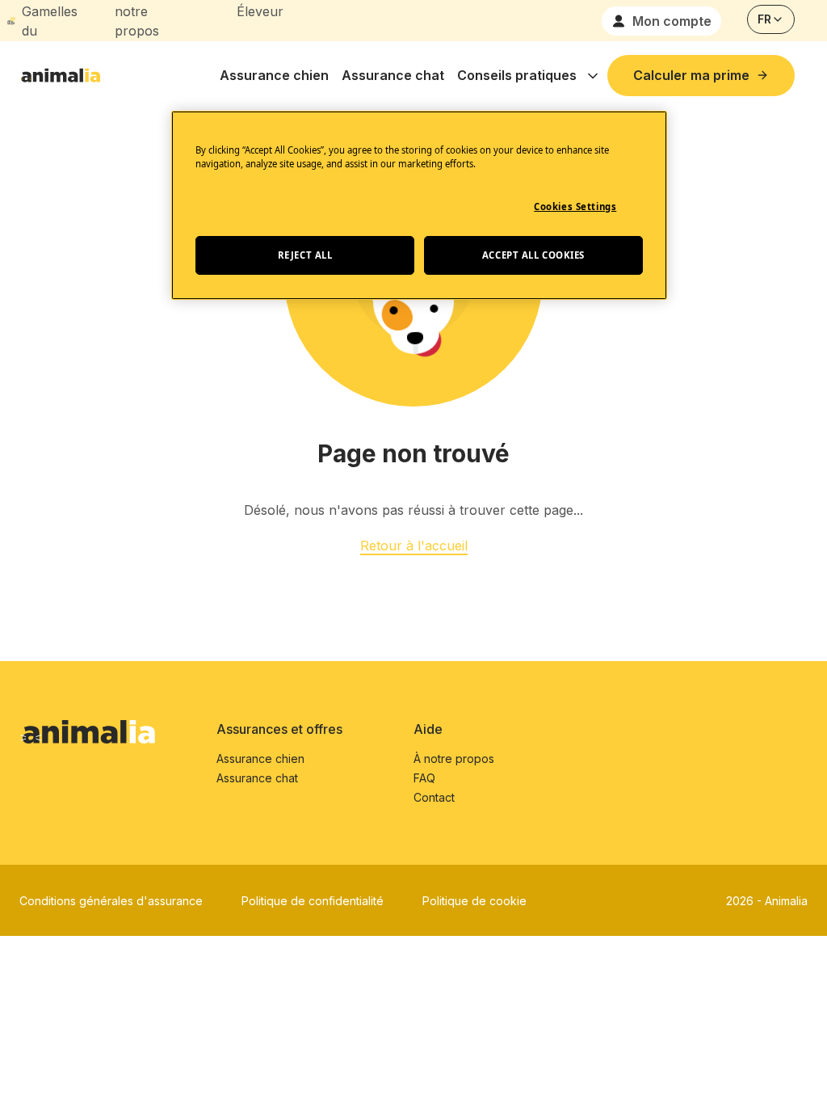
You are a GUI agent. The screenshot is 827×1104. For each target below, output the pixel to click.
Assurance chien (274, 75)
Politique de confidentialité (312, 901)
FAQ (424, 778)
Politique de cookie (474, 901)
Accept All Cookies (533, 255)
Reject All (305, 255)
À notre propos (454, 758)
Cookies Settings (575, 206)
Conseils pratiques (517, 75)
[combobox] (771, 19)
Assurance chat (393, 75)
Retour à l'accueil (414, 545)
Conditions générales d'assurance (111, 901)
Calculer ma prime (691, 75)
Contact (434, 797)
